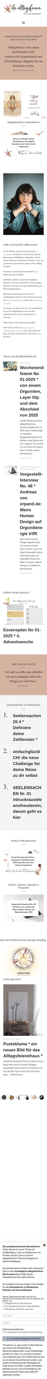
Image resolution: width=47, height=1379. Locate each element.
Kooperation (32, 469)
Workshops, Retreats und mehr (18, 1309)
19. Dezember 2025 (26, 573)
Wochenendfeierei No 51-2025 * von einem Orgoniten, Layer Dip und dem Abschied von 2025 (32, 391)
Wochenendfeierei (25, 363)
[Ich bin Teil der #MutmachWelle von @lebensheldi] (23, 1180)
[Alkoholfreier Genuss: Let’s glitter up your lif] (23, 1152)
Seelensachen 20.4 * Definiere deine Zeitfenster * (27, 727)
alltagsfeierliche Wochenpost (18, 1303)
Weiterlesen (25, 454)
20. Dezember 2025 (26, 458)
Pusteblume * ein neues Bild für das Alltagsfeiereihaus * (22, 1050)
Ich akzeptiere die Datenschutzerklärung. (23, 1332)
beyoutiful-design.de (14, 300)
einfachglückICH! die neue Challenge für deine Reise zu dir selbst (26, 763)
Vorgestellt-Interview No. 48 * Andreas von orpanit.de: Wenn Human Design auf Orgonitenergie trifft (31, 504)
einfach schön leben (26, 467)
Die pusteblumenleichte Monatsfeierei (22, 1306)
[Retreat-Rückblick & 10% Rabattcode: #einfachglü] (23, 1208)
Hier (36, 271)
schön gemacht (16, 1039)
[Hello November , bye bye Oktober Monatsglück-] (23, 1124)
